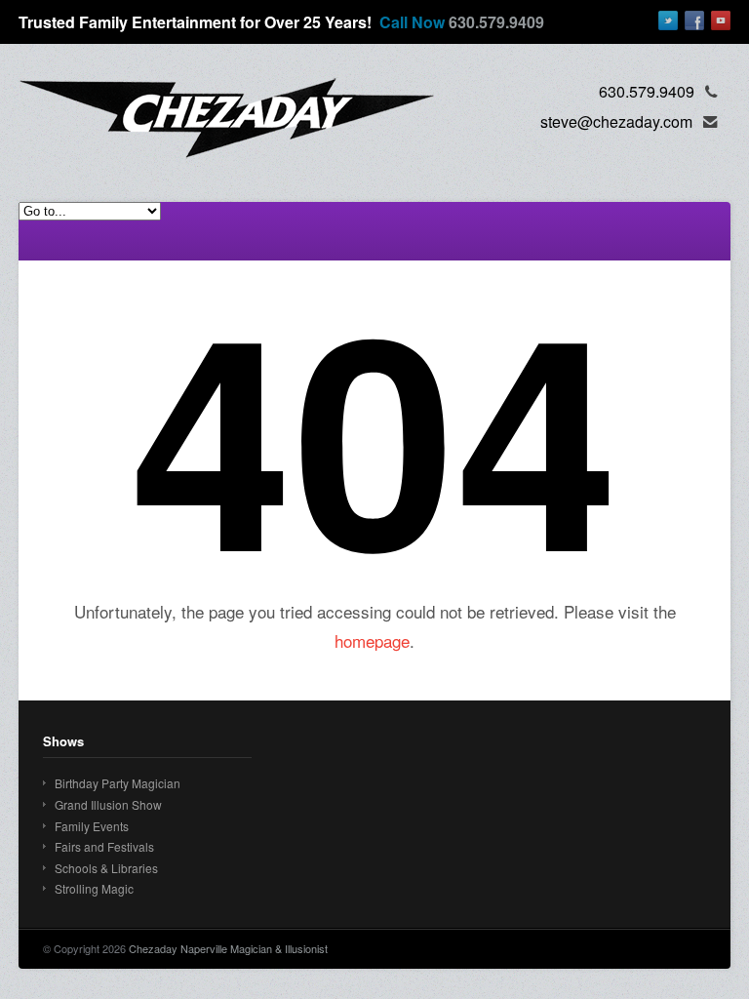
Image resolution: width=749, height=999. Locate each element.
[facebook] (694, 20)
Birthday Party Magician (117, 783)
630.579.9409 (496, 22)
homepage (372, 640)
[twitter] (668, 20)
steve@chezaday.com (616, 121)
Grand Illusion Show (108, 804)
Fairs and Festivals (104, 846)
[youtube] (720, 20)
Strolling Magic (94, 888)
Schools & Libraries (106, 867)
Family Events (92, 826)
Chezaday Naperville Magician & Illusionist (228, 948)
